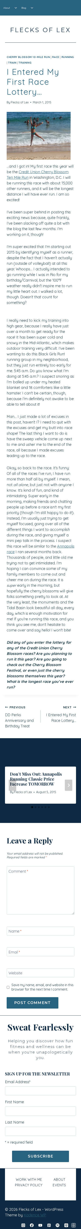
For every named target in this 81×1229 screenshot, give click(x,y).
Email (14, 952)
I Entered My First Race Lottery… (61, 714)
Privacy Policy (29, 1185)
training (24, 62)
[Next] (68, 785)
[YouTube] (40, 1225)
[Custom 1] (73, 1225)
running (67, 57)
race (55, 57)
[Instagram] (23, 1225)
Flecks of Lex (20, 102)
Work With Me (29, 1179)
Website (15, 973)
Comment (18, 871)
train (12, 62)
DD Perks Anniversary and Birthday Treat (19, 716)
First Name (14, 1102)
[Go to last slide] (12, 785)
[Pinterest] (49, 1225)
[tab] (32, 807)
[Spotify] (57, 1225)
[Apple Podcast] (66, 1225)
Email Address (18, 1081)
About (6, 7)
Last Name (14, 1122)
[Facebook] (32, 1225)
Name (15, 931)
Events (59, 1185)
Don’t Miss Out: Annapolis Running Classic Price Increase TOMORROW (36, 779)
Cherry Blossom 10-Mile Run (28, 57)
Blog (23, 7)
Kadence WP (35, 1215)
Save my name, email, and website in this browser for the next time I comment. (42, 987)
